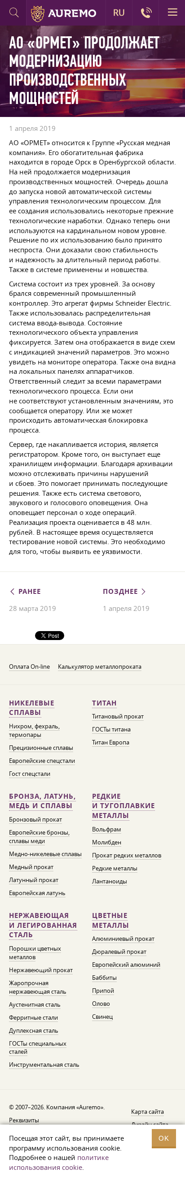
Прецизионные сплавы (41, 748)
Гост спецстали (29, 774)
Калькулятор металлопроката (99, 666)
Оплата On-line (29, 666)
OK (164, 1138)
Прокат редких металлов (126, 855)
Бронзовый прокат (35, 819)
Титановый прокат (118, 716)
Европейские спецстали (42, 761)
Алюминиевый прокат (123, 939)
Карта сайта (147, 1112)
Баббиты (104, 978)
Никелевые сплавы (31, 708)
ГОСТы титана (111, 729)
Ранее (28, 591)
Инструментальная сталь (44, 1064)
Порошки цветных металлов (35, 952)
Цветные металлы (110, 920)
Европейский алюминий (126, 965)
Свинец (102, 1017)
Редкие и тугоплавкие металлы (123, 806)
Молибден (106, 842)
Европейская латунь (37, 893)
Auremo (63, 13)
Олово (101, 1004)
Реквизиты (24, 1120)
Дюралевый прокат (119, 952)
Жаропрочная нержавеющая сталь (37, 987)
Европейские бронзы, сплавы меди (39, 836)
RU (119, 12)
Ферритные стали (33, 1017)
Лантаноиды (109, 881)
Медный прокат (31, 867)
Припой (103, 991)
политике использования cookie (59, 1162)
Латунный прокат (33, 880)
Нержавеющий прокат (41, 970)
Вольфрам (106, 829)
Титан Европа (110, 742)
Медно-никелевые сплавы (45, 854)
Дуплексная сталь (33, 1030)
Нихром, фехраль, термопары (34, 730)
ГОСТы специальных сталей (37, 1047)
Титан (104, 703)
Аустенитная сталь (35, 1004)
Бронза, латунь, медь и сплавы (42, 801)
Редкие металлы (114, 868)
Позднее (121, 591)
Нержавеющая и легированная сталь (43, 925)
